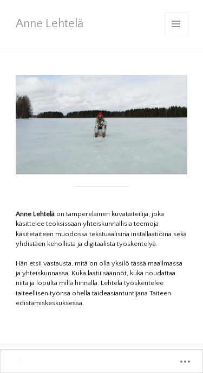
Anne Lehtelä (49, 23)
